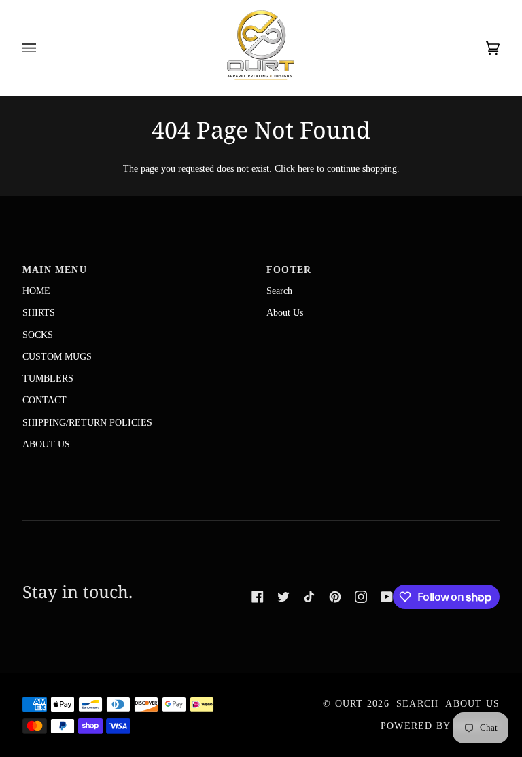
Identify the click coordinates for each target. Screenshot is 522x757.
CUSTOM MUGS (57, 356)
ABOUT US (46, 444)
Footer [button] (288, 270)
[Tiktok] (309, 597)
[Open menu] (42, 48)
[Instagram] (361, 597)
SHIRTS (38, 312)
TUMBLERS (47, 378)
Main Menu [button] (54, 270)
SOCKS (37, 334)
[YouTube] (387, 597)
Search (279, 290)
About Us (284, 312)
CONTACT (44, 399)
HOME (36, 290)
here (306, 168)
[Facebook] (257, 597)
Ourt (349, 704)
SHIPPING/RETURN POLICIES (87, 422)
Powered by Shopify (440, 726)
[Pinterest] (335, 597)
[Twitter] (283, 597)
